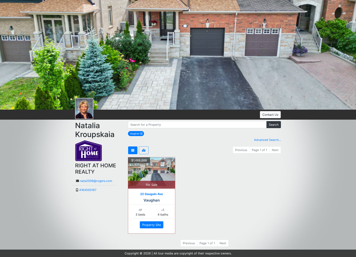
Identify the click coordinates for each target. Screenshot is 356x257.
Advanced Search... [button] (267, 140)
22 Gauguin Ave (151, 194)
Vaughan (137, 133)
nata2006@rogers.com (96, 181)
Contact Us (270, 114)
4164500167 (87, 190)
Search (273, 124)
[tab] (132, 150)
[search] (197, 124)
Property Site (151, 225)
